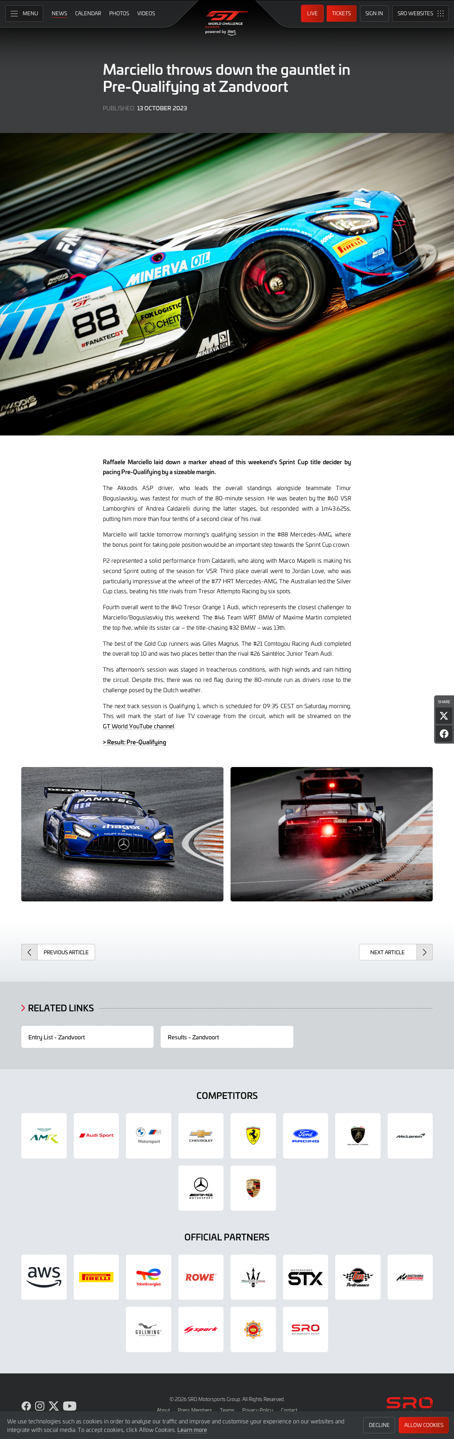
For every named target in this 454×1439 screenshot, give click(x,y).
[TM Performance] (358, 1277)
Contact (289, 1410)
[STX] (305, 1277)
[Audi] (96, 1136)
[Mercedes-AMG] (201, 1188)
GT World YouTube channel (138, 726)
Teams (227, 1410)
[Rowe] (201, 1277)
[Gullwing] (148, 1329)
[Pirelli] (96, 1277)
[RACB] (253, 1329)
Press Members (195, 1410)
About (163, 1410)
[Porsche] (253, 1188)
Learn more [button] (192, 1429)
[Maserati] (253, 1277)
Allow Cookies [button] (423, 1425)
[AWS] (44, 1277)
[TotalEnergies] (148, 1277)
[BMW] (148, 1136)
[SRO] (305, 1329)
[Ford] (305, 1136)
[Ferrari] (253, 1136)
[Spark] (201, 1329)
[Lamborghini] (358, 1136)
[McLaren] (410, 1136)
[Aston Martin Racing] (44, 1136)
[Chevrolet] (201, 1136)
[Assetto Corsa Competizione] (410, 1277)
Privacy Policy (257, 1410)
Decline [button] (379, 1425)
